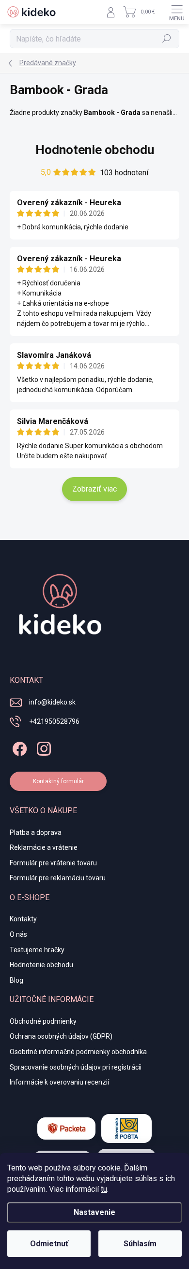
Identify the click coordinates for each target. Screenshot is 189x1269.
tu (104, 1189)
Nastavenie (94, 1212)
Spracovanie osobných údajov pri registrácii (76, 1067)
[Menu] (177, 12)
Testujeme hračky (37, 950)
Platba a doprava (36, 832)
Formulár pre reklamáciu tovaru (58, 878)
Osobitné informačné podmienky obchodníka (78, 1052)
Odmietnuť (49, 1243)
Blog (16, 980)
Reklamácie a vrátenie (44, 847)
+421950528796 (54, 721)
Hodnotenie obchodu (94, 149)
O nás (18, 934)
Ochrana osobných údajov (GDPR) (61, 1036)
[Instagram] (42, 746)
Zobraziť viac (94, 489)
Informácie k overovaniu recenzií (59, 1082)
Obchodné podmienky (43, 1021)
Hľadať (167, 38)
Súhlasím (140, 1243)
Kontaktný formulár (58, 781)
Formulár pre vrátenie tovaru (53, 863)
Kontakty (23, 919)
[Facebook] (18, 746)
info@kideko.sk (52, 702)
